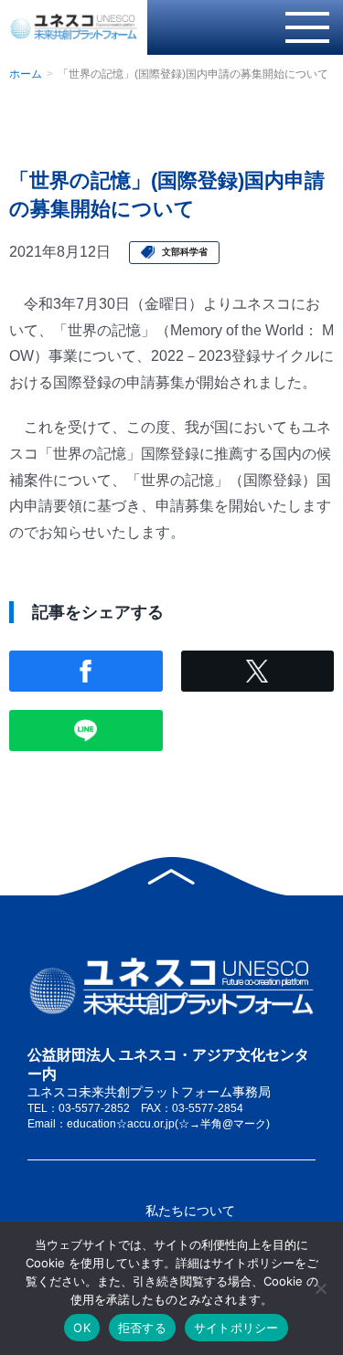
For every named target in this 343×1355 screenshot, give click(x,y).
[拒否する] (320, 1288)
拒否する (142, 1327)
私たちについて (190, 1210)
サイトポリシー (236, 1327)
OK (82, 1327)
